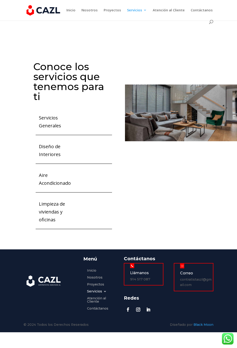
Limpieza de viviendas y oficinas (52, 212)
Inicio (70, 10)
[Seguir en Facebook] (128, 309)
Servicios (134, 10)
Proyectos (112, 10)
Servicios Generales (50, 122)
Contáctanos (202, 10)
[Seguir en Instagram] (138, 309)
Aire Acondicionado (55, 179)
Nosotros (89, 10)
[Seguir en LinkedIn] (148, 309)
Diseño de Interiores (50, 150)
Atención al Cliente (169, 10)
